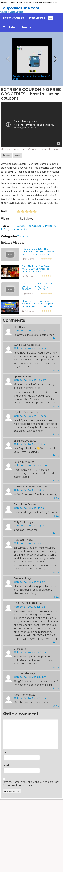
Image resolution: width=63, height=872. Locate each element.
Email (6, 765)
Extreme (50, 225)
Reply (55, 338)
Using (26, 229)
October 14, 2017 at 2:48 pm (30, 652)
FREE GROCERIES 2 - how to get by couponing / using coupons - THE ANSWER (37, 286)
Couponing (24, 225)
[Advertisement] (31, 835)
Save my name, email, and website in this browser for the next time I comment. (31, 783)
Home (4, 3)
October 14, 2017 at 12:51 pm (30, 490)
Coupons (38, 225)
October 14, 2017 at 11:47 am (30, 416)
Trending (27, 27)
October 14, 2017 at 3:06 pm (30, 677)
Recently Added (13, 17)
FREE (4, 229)
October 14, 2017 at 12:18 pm (30, 444)
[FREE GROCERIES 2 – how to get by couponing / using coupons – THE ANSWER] (10, 289)
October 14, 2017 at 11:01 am (30, 348)
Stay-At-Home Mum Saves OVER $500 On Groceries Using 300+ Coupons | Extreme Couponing (36, 270)
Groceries (15, 229)
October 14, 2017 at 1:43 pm (29, 543)
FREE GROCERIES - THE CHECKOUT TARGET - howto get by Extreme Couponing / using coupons (38, 252)
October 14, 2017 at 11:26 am (30, 380)
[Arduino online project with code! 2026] (32, 59)
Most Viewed (37, 17)
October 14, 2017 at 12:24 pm (30, 465)
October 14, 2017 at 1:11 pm (29, 507)
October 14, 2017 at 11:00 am (30, 330)
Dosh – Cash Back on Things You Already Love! (33, 3)
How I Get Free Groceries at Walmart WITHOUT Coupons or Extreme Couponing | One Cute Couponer (37, 305)
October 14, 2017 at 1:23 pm (29, 525)
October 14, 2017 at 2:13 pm (29, 582)
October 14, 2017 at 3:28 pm (30, 698)
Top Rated (9, 27)
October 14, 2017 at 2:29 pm (30, 606)
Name (6, 752)
